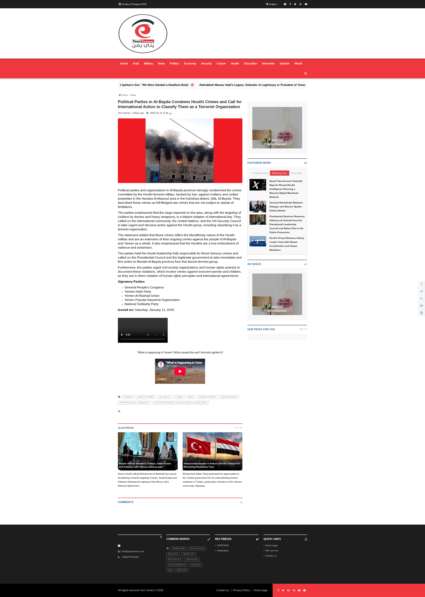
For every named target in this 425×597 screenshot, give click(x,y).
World (298, 63)
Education (250, 63)
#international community (134, 403)
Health (235, 63)
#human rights (229, 397)
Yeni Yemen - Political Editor (133, 460)
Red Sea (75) (174, 559)
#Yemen (128, 397)
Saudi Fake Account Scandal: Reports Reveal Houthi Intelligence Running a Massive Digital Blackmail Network (286, 189)
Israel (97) (188, 554)
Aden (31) (181, 570)
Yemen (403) (178, 548)
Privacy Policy (241, 590)
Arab (136, 63)
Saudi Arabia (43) (177, 565)
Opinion (285, 63)
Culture (221, 63)
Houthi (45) (192, 559)
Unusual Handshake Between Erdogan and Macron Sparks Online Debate (286, 206)
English (272, 4)
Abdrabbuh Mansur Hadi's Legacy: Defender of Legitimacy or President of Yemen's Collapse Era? (231, 85)
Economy (190, 63)
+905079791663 (130, 557)
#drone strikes (207, 397)
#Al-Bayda (164, 397)
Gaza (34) (195, 565)
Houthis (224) (197, 548)
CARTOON (223, 545)
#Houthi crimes (145, 397)
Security (206, 63)
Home (124, 63)
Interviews (268, 63)
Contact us (271, 555)
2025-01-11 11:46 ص (161, 113)
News (161, 63)
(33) (170, 570)
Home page (271, 545)
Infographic (223, 550)
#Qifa (190, 397)
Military (148, 63)
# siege (179, 397)
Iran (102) (173, 554)
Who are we (271, 550)
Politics (174, 63)
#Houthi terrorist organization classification (180, 403)
